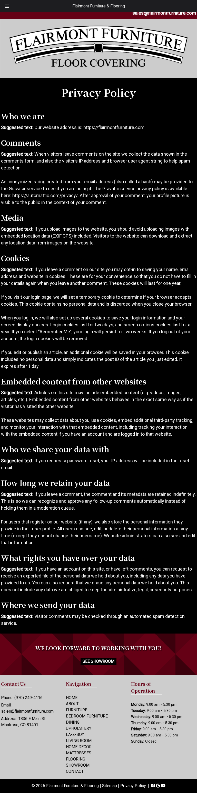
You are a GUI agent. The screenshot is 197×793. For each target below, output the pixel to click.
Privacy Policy (133, 785)
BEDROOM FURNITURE (87, 716)
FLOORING (75, 759)
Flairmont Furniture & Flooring (98, 6)
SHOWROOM (78, 765)
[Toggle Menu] (7, 6)
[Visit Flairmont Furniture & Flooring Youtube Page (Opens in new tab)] (163, 785)
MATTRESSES (78, 753)
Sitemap (109, 785)
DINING (73, 722)
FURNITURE (76, 710)
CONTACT (75, 771)
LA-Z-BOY (75, 734)
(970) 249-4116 (28, 697)
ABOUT (72, 703)
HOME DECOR (79, 746)
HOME (71, 697)
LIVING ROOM (79, 740)
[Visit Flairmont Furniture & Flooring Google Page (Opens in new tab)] (158, 785)
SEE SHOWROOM (98, 661)
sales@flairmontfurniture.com (164, 13)
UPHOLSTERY (78, 728)
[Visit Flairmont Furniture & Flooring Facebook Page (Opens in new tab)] (153, 785)
